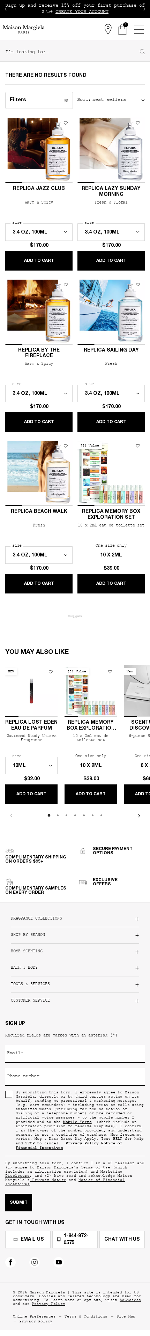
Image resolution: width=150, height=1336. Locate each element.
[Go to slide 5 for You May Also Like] (84, 815)
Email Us (32, 1239)
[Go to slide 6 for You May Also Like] (92, 815)
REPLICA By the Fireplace (39, 353)
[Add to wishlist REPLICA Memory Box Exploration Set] (138, 446)
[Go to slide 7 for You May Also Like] (101, 815)
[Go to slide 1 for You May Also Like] (49, 815)
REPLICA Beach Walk (39, 511)
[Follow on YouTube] (58, 1262)
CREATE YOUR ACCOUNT (81, 12)
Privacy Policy (48, 1304)
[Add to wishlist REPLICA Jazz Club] (65, 123)
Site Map (126, 1317)
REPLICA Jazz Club (39, 188)
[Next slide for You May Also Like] (139, 815)
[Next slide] (144, 9)
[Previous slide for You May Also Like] (11, 815)
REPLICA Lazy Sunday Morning (111, 191)
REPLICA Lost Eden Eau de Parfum (31, 725)
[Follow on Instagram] (34, 1262)
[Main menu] (138, 29)
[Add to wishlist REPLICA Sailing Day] (138, 284)
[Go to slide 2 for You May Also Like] (57, 815)
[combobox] (72, 52)
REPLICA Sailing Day (111, 350)
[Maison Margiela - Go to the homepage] (24, 29)
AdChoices (130, 1300)
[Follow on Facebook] (10, 1262)
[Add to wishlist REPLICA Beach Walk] (65, 446)
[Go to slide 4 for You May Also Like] (75, 815)
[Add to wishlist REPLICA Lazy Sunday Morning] (138, 123)
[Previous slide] (5, 9)
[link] (122, 29)
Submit (19, 1203)
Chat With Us (122, 1239)
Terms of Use (95, 1168)
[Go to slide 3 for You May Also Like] (66, 815)
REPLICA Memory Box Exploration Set (111, 514)
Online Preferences (34, 1317)
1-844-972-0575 (75, 1240)
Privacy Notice (48, 1180)
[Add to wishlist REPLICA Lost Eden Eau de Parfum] (50, 671)
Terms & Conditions (86, 1317)
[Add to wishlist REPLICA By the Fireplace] (65, 284)
